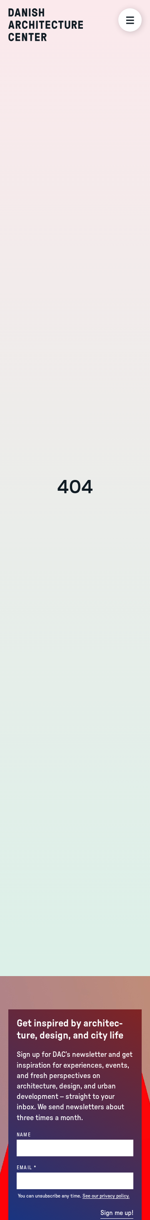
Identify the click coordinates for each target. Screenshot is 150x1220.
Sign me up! (116, 1213)
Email (41, 1167)
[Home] (45, 24)
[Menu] (130, 20)
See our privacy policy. (106, 1195)
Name (24, 1134)
